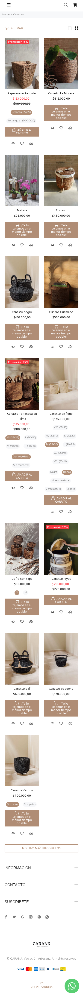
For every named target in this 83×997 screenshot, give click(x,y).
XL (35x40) (60, 453)
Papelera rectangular (22, 93)
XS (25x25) (12, 437)
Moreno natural (60, 480)
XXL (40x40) (60, 461)
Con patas (30, 804)
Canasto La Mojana (61, 93)
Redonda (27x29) (21, 112)
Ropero (61, 210)
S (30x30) (30, 446)
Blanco (67, 472)
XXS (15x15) (60, 427)
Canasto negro (22, 312)
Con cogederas (21, 456)
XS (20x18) (52, 436)
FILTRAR (17, 28)
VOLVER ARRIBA (42, 987)
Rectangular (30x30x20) (21, 120)
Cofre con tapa (22, 579)
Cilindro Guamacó (61, 312)
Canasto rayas (61, 579)
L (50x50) (30, 437)
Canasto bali (22, 689)
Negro (53, 472)
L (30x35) (69, 444)
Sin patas (12, 804)
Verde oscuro (53, 489)
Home (5, 14)
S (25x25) (69, 436)
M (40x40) (13, 446)
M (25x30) (52, 444)
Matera (22, 210)
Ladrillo (71, 489)
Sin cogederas (21, 465)
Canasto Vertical (22, 790)
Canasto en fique (61, 414)
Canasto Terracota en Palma (22, 416)
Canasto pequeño (61, 689)
